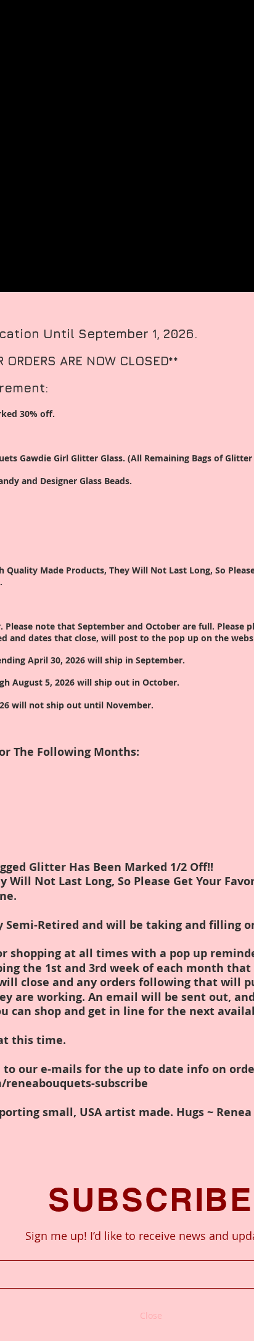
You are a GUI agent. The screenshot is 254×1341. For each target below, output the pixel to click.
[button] (151, 1315)
